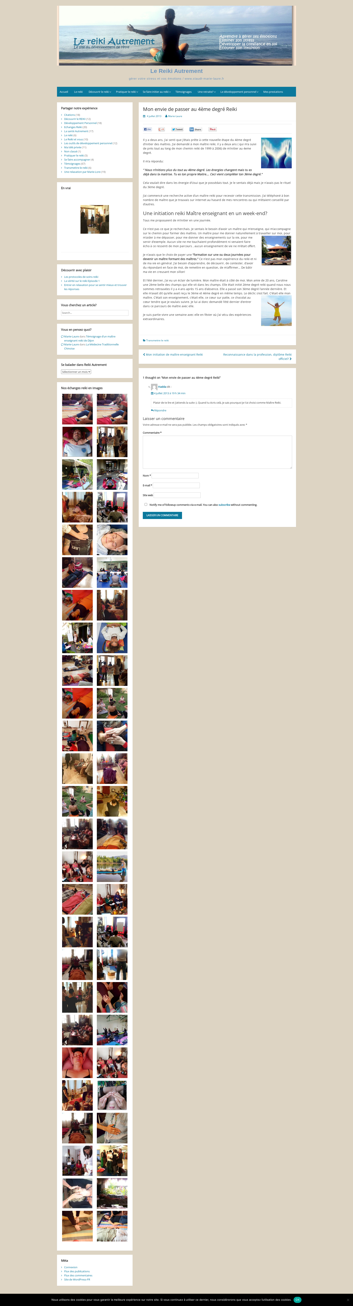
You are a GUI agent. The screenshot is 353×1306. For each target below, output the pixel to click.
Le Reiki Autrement (176, 71)
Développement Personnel (80, 123)
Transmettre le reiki (157, 340)
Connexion (70, 1267)
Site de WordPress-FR (77, 1279)
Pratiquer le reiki (126, 92)
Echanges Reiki (73, 127)
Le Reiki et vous (73, 139)
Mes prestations (273, 92)
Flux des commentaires (78, 1275)
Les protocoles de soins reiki (81, 277)
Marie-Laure (175, 116)
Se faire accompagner (77, 159)
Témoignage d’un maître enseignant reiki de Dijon (89, 338)
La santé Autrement (76, 131)
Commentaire (152, 432)
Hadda (162, 387)
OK (297, 1299)
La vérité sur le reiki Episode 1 (82, 281)
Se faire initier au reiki (156, 92)
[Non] (348, 1300)
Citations (69, 115)
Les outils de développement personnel (88, 143)
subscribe (224, 505)
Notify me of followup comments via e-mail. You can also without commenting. (203, 505)
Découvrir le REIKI (75, 119)
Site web (148, 495)
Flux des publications (77, 1271)
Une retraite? (205, 92)
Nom (147, 475)
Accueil (64, 92)
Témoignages (183, 92)
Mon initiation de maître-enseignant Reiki (174, 354)
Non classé (70, 151)
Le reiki (78, 92)
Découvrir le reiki (99, 92)
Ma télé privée (72, 147)
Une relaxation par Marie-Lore (82, 172)
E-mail (147, 485)
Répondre (160, 410)
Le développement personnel (238, 92)
